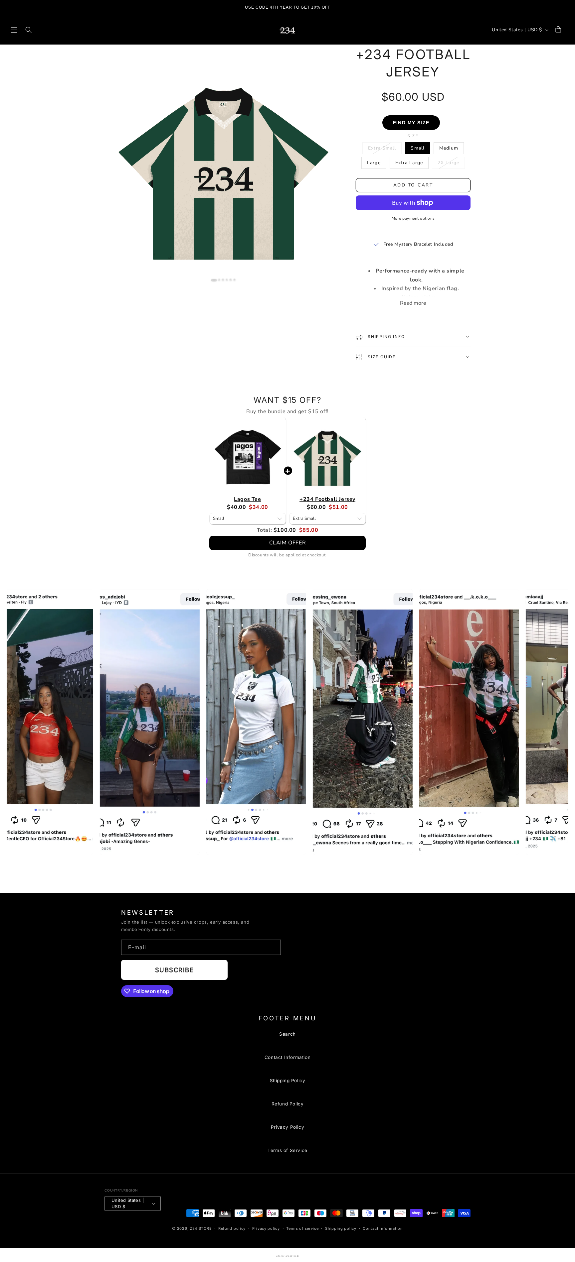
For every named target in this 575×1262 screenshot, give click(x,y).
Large (374, 163)
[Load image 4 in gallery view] (227, 280)
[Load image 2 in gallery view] (219, 280)
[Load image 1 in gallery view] (214, 280)
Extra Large (409, 163)
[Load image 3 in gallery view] (223, 280)
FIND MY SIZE (411, 122)
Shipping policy (340, 1228)
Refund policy (232, 1228)
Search (287, 1034)
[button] (14, 30)
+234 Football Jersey (327, 499)
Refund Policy (288, 1103)
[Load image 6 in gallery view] (235, 280)
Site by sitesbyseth (287, 1255)
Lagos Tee (247, 499)
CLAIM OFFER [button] (287, 542)
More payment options (413, 218)
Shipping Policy (287, 1080)
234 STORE (201, 1228)
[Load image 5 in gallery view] (231, 280)
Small (418, 148)
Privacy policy (266, 1228)
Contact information (383, 1228)
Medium (448, 148)
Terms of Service (287, 1150)
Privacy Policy (287, 1127)
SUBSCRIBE (174, 970)
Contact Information (287, 1057)
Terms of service (302, 1228)
